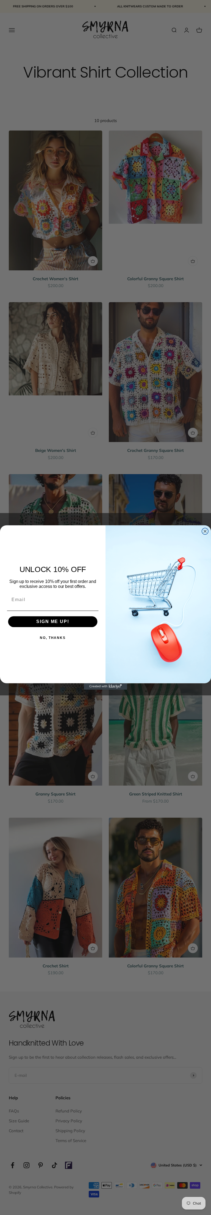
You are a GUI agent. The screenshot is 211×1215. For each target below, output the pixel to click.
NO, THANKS (53, 638)
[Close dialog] (205, 531)
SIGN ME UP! (52, 621)
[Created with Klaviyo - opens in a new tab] (105, 686)
